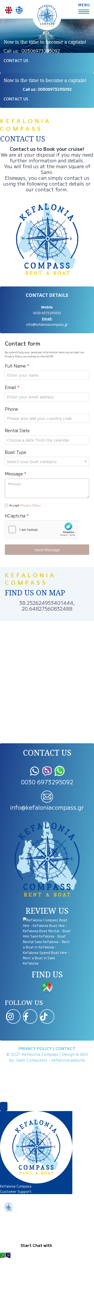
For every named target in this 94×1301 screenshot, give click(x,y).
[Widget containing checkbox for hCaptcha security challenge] (41, 529)
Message (15, 473)
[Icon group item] (13, 1016)
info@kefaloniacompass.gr (47, 324)
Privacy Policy (30, 505)
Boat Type (15, 452)
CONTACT (65, 1048)
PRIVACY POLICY (35, 1048)
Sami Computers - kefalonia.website (50, 1060)
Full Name (17, 366)
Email (12, 387)
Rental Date (17, 430)
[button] (3, 1254)
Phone (11, 409)
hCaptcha (17, 515)
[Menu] (83, 7)
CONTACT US (16, 60)
